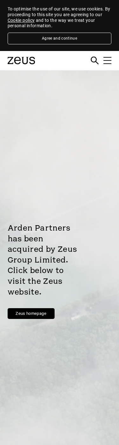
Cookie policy (21, 20)
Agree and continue (59, 38)
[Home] (21, 67)
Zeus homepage (31, 313)
